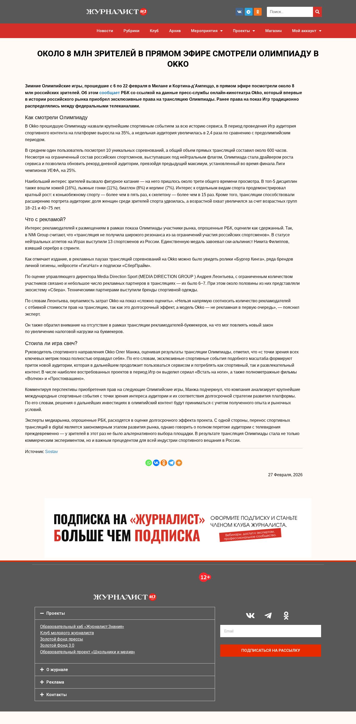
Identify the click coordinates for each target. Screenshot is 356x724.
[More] (179, 463)
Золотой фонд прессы (61, 639)
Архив (175, 30)
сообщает (109, 93)
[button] (125, 613)
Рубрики (131, 30)
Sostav (51, 451)
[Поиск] (317, 12)
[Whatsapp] (148, 463)
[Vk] (239, 12)
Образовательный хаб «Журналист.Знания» (82, 626)
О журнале (57, 669)
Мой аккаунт (304, 30)
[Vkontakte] (156, 463)
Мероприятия (204, 30)
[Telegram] (249, 12)
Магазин (273, 30)
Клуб (154, 30)
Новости (105, 30)
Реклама (55, 682)
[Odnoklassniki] (258, 12)
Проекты (241, 30)
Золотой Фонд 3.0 (57, 645)
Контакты (56, 694)
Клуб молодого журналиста (67, 632)
